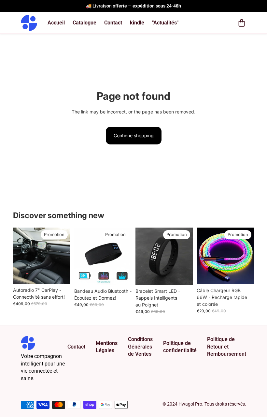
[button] (241, 22)
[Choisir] (60, 274)
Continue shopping (134, 135)
